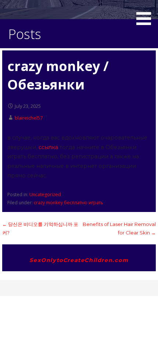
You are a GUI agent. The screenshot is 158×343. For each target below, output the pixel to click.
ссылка (48, 147)
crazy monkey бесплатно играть (68, 202)
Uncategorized (45, 194)
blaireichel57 (29, 117)
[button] (146, 14)
